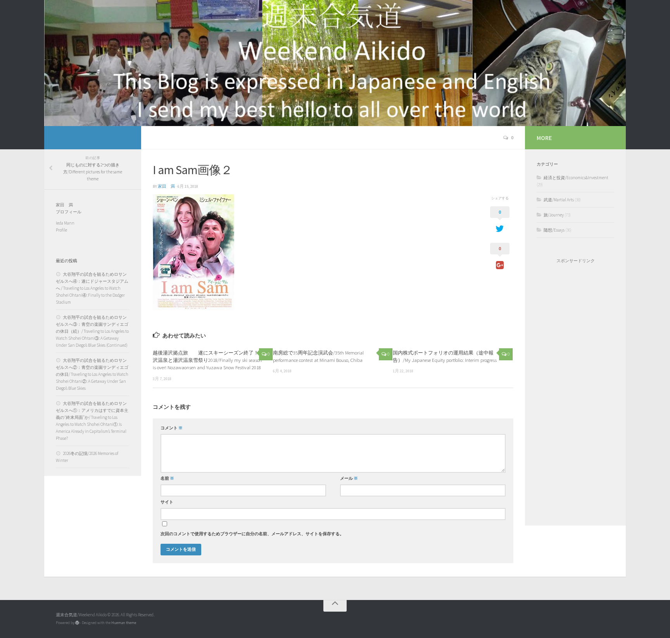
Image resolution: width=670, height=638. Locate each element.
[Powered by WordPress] (77, 623)
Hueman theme (123, 622)
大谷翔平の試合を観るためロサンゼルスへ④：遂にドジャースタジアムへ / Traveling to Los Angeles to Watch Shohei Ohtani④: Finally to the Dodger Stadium (92, 288)
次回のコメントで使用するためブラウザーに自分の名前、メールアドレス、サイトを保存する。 (252, 533)
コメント (172, 428)
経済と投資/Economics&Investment (576, 177)
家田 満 (166, 186)
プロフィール (68, 211)
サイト (167, 502)
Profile (61, 230)
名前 (167, 478)
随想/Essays (554, 230)
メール (349, 478)
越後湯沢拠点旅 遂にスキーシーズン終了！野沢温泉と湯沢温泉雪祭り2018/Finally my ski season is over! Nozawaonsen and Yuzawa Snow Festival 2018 (208, 359)
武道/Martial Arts (559, 199)
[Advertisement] (575, 394)
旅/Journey (554, 215)
